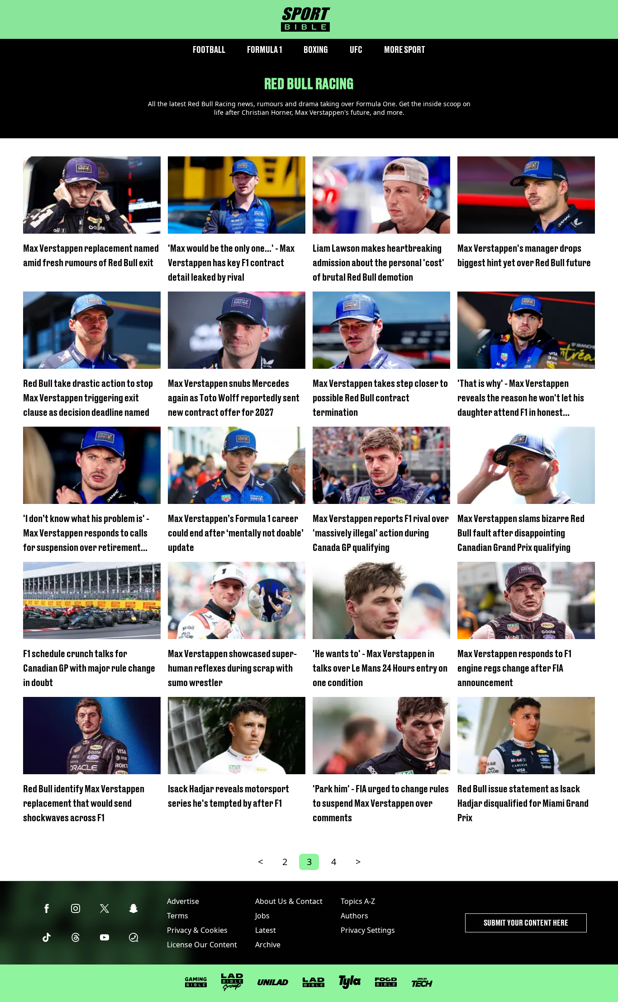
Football (209, 49)
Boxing (316, 49)
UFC (356, 49)
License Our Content (202, 945)
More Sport (404, 49)
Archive (267, 945)
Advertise (183, 901)
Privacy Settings (368, 930)
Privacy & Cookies (197, 930)
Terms (177, 916)
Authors (354, 916)
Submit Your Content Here (526, 922)
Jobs (262, 916)
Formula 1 (264, 49)
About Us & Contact (289, 901)
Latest (265, 930)
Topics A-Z (358, 901)
